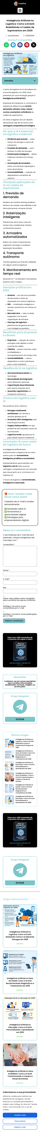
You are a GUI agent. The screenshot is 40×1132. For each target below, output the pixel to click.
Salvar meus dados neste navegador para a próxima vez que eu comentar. (19, 599)
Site (4, 588)
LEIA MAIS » (20, 944)
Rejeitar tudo (20, 1127)
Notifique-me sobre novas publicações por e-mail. (20, 615)
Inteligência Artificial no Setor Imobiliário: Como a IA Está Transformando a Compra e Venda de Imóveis (25, 777)
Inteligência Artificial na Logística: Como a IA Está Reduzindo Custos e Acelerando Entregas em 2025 (25, 743)
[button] (20, 10)
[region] (20, 1110)
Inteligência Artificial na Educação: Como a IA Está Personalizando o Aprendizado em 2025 (25, 765)
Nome (6, 570)
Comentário (9, 545)
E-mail (6, 579)
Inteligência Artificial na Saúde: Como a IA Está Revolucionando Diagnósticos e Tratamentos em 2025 (24, 789)
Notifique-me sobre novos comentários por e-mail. (14, 607)
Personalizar (20, 1121)
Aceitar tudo (20, 1115)
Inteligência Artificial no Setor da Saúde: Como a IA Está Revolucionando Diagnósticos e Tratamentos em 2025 (25, 755)
